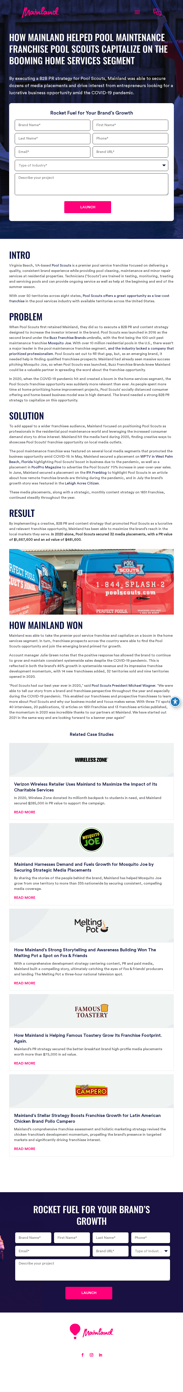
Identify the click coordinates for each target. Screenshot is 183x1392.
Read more (24, 812)
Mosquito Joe (59, 343)
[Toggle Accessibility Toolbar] (175, 701)
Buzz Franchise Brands (68, 338)
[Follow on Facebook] (82, 1355)
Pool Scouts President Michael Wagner (123, 685)
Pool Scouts (61, 265)
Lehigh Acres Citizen (82, 483)
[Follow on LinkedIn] (100, 1355)
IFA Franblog (96, 472)
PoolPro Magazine (46, 467)
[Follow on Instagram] (91, 1355)
